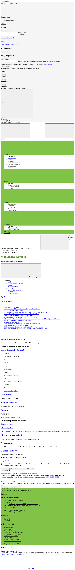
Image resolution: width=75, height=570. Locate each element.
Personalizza (4, 469)
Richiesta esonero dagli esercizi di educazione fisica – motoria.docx (23, 327)
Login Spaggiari (48, 64)
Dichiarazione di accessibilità (12, 534)
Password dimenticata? (7, 38)
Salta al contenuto (6, 1)
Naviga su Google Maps (11, 391)
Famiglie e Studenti (10, 250)
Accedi (3, 23)
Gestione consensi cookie (11, 539)
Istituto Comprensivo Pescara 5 (12, 350)
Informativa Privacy (10, 531)
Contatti (10, 288)
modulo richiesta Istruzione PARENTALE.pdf (17, 320)
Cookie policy (8, 527)
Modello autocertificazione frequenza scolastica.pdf (19, 315)
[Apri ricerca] (59, 130)
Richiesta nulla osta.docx (11, 307)
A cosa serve (11, 291)
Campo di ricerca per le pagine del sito (12, 248)
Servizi (71, 237)
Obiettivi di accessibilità (11, 536)
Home (71, 236)
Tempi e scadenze (13, 287)
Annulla (3, 121)
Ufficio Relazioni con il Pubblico (13, 532)
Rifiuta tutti (15, 469)
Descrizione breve (13, 293)
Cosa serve (11, 285)
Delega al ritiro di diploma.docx (13, 310)
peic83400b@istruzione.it (11, 375)
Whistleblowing (9, 537)
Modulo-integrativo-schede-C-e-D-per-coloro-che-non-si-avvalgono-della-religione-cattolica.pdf (32, 319)
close (2, 139)
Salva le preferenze (15, 487)
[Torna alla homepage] (37, 122)
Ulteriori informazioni (14, 290)
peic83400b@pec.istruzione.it (13, 381)
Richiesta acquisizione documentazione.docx (17, 325)
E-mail (20, 61)
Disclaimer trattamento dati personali (11, 554)
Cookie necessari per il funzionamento (12, 482)
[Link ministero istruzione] (9, 3)
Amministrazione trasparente (12, 541)
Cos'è (9, 282)
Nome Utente (22, 33)
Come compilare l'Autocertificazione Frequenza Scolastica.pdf (22, 309)
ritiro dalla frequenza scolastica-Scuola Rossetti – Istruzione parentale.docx (25, 328)
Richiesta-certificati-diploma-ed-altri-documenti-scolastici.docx (22, 323)
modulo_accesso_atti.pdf (11, 322)
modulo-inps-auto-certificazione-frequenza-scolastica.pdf (20, 317)
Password (21, 34)
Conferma (9, 121)
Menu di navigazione (34, 277)
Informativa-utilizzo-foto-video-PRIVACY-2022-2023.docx (21, 314)
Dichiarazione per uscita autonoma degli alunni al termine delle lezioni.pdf (25, 312)
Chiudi (3, 75)
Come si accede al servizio (15, 283)
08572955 (7, 387)
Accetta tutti (28, 469)
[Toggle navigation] (15, 130)
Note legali (7, 529)
